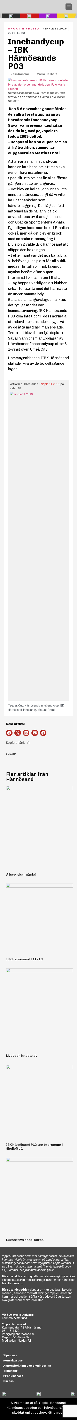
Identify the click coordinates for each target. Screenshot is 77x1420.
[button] (69, 6)
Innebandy (29, 709)
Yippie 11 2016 (50, 384)
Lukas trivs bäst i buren (25, 1240)
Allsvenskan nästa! (21, 874)
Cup (20, 705)
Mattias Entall (46, 709)
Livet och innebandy (21, 1056)
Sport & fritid (23, 28)
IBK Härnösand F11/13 (24, 959)
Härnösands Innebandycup (42, 705)
